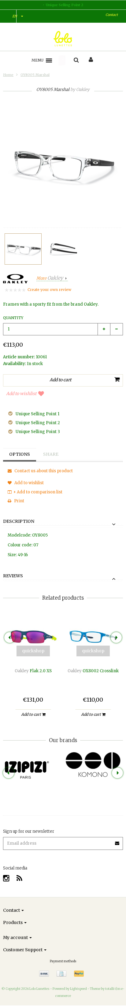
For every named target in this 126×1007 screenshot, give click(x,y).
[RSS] (19, 878)
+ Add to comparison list (37, 492)
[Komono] (93, 765)
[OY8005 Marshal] (23, 249)
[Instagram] (6, 878)
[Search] (76, 60)
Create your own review (49, 289)
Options (19, 454)
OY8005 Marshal (35, 75)
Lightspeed (78, 989)
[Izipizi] (33, 765)
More (49, 278)
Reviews (13, 576)
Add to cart (31, 714)
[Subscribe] (117, 841)
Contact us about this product (43, 470)
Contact (112, 15)
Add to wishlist (21, 393)
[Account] (91, 60)
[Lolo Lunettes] (63, 38)
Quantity (13, 317)
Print (18, 501)
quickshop (33, 651)
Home (8, 75)
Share (50, 454)
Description (18, 521)
